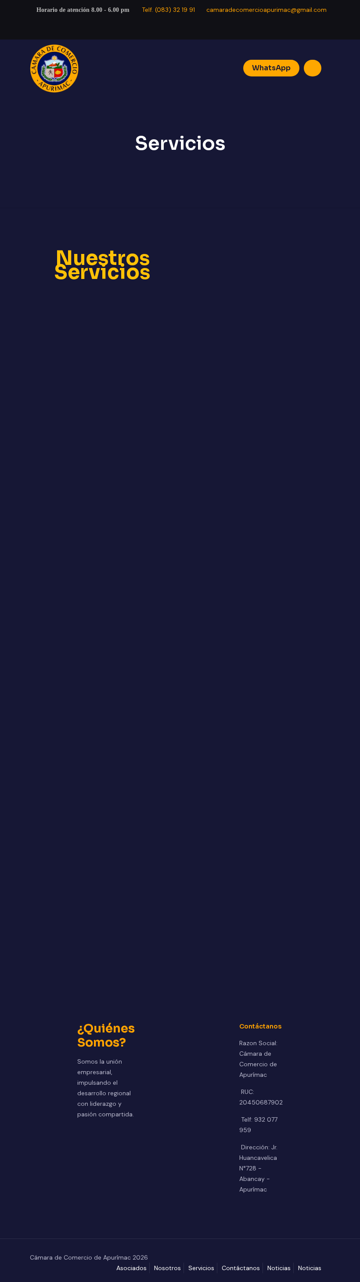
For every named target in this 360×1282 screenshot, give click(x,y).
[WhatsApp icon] (317, 29)
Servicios (201, 1268)
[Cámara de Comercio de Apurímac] (54, 68)
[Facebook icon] (327, 29)
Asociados (131, 1268)
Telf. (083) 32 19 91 (168, 10)
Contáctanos (241, 1268)
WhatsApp (271, 67)
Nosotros (167, 1268)
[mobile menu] (218, 68)
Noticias (279, 1268)
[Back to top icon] (318, 1264)
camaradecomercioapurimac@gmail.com (266, 10)
